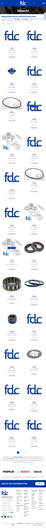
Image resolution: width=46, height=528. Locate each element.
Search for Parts (26, 515)
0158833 (34, 119)
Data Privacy (33, 498)
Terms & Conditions (35, 523)
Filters (4, 23)
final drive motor (17, 457)
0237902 (34, 225)
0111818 (11, 84)
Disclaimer (33, 504)
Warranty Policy (40, 525)
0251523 (34, 296)
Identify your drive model (26, 508)
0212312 (12, 155)
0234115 (34, 183)
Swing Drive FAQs (26, 500)
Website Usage (33, 494)
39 (25, 452)
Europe (11, 512)
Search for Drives (26, 512)
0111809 (34, 48)
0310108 (34, 367)
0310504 (12, 402)
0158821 (34, 84)
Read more (12, 303)
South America (41, 502)
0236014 (12, 225)
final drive (17, 19)
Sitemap (33, 506)
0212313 (34, 155)
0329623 (12, 438)
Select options (12, 92)
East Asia (41, 509)
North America (41, 499)
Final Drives (19, 500)
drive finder (25, 19)
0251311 (34, 261)
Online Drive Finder (19, 497)
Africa (40, 507)
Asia (4, 514)
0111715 (11, 48)
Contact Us (34, 508)
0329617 (34, 402)
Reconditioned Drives (19, 506)
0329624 (34, 438)
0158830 (12, 112)
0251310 (12, 261)
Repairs (18, 509)
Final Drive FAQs (26, 497)
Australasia (41, 505)
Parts (17, 511)
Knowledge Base (26, 504)
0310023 (12, 367)
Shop (24, 8)
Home (21, 8)
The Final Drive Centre (7, 497)
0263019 (12, 331)
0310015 (34, 331)
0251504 (12, 296)
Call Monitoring (33, 501)
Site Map (28, 523)
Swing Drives (17, 502)
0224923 (12, 190)
